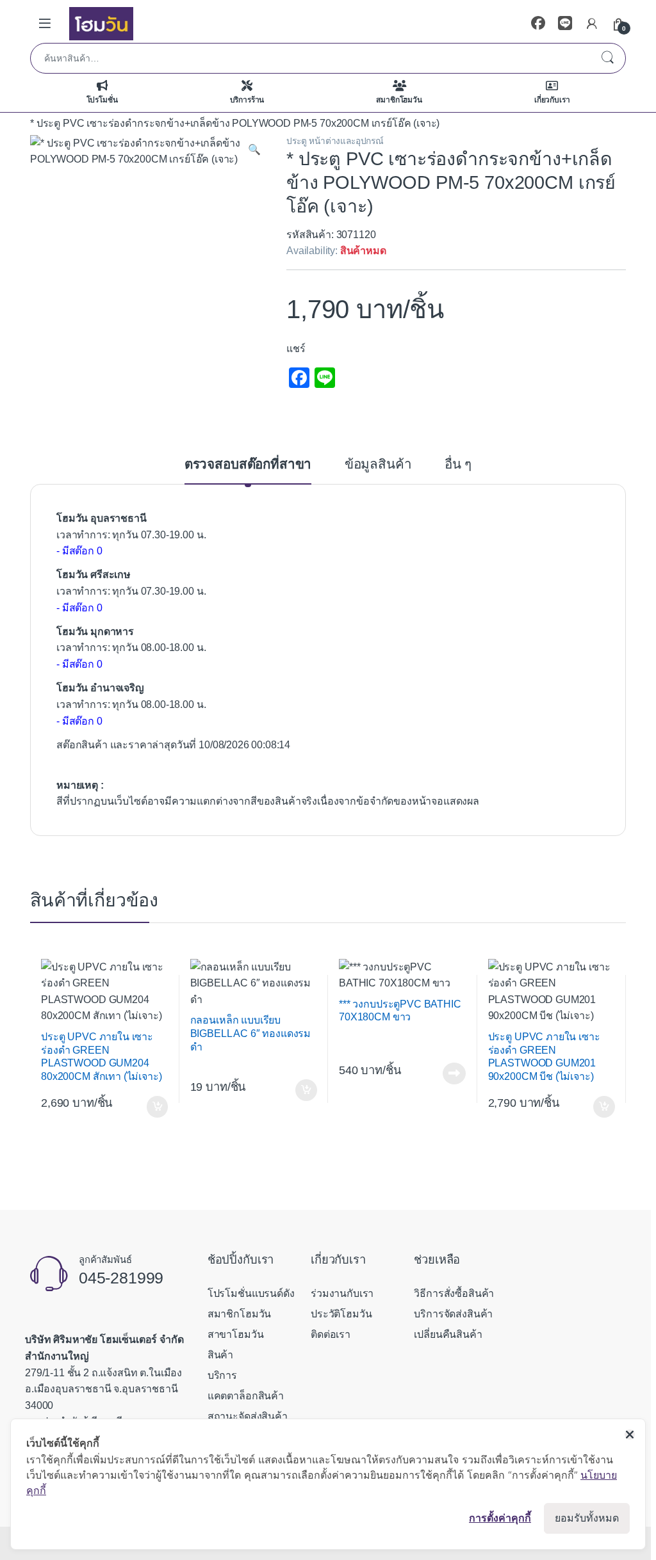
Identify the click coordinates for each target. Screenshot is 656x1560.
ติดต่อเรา (330, 1334)
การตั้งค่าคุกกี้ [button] (500, 1517)
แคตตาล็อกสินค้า (246, 1395)
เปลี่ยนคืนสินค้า (448, 1334)
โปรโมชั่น (102, 99)
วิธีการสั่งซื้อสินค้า (454, 1293)
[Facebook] (538, 23)
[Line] (565, 23)
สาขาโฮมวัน (236, 1334)
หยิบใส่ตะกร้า (155, 1107)
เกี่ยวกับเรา (552, 99)
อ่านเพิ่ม (454, 1073)
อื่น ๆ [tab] (458, 464)
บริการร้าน (247, 99)
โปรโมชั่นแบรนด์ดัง (251, 1293)
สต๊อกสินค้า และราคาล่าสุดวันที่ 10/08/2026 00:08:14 (173, 744)
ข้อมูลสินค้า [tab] (378, 464)
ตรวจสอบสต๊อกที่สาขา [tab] (247, 464)
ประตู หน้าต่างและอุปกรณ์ (335, 141)
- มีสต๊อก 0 (79, 550)
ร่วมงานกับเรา (342, 1293)
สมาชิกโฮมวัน (399, 99)
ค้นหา (607, 58)
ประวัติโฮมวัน (341, 1313)
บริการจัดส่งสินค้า (453, 1313)
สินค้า (220, 1354)
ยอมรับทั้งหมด (587, 1518)
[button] (254, 149)
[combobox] (310, 58)
